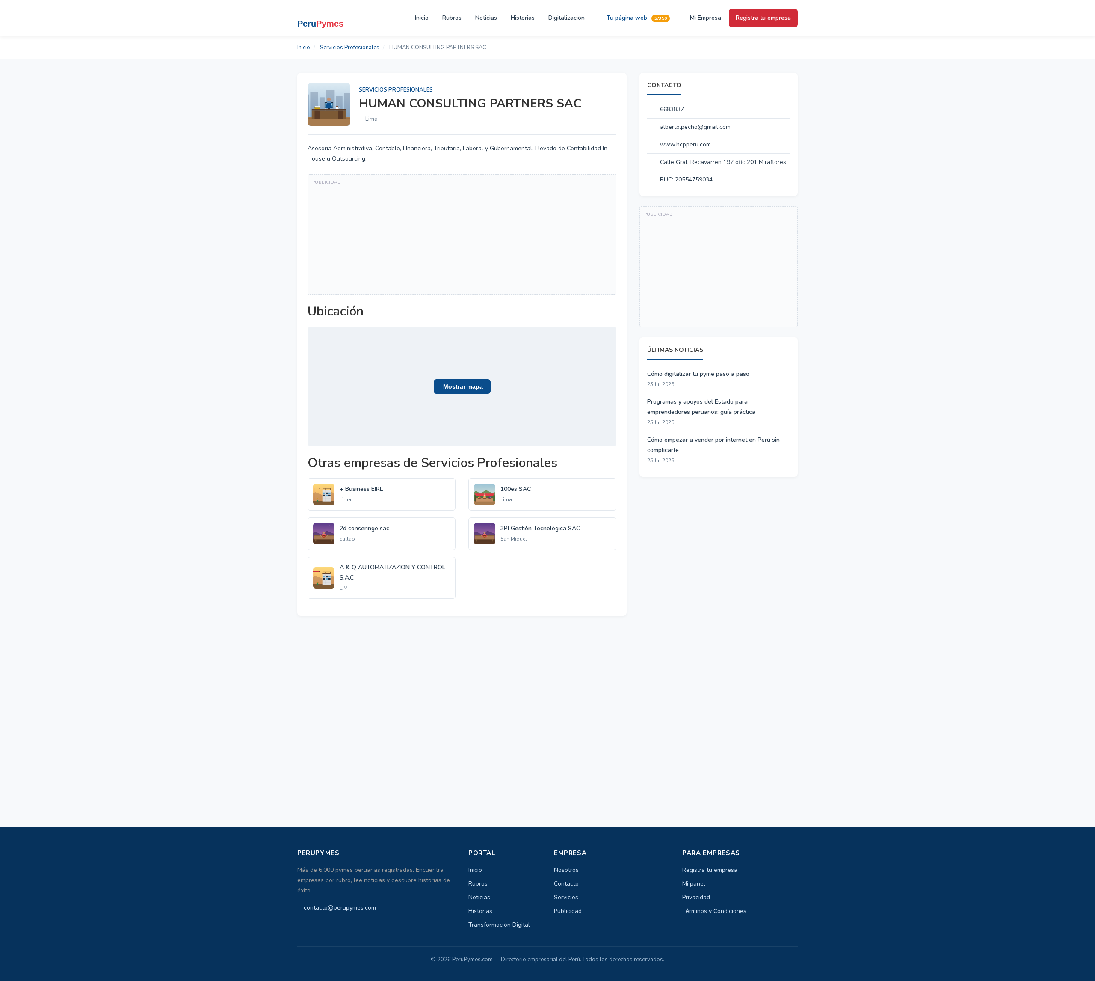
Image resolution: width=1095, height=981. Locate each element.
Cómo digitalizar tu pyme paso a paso (698, 374)
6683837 (672, 109)
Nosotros (566, 870)
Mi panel (693, 884)
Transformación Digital (499, 925)
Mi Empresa (704, 18)
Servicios (566, 897)
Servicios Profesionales (349, 47)
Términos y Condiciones (714, 911)
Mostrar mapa (462, 386)
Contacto (566, 884)
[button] (462, 386)
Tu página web (636, 18)
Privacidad (696, 897)
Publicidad (568, 911)
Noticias (486, 18)
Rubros (452, 18)
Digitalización (566, 18)
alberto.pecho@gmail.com (695, 127)
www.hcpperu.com (685, 144)
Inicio (422, 18)
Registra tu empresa (763, 18)
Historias (523, 18)
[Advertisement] (462, 234)
